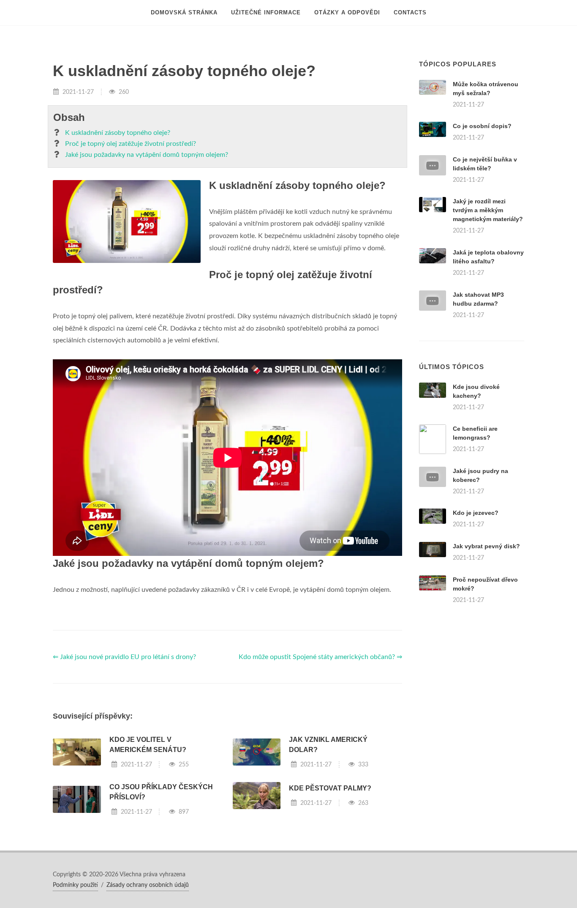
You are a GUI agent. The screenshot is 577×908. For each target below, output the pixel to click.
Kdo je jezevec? (475, 512)
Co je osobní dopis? (482, 126)
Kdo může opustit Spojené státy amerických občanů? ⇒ (320, 657)
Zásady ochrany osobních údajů (147, 885)
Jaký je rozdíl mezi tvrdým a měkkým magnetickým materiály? (488, 210)
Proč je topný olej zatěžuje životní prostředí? (130, 143)
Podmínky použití (75, 885)
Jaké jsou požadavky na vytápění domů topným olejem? (146, 154)
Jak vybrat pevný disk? (486, 546)
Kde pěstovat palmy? (330, 788)
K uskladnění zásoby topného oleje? (117, 132)
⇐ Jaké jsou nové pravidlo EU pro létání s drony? (124, 657)
